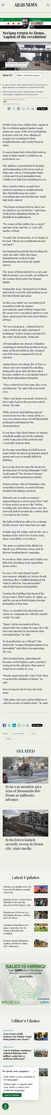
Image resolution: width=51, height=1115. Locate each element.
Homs (9, 739)
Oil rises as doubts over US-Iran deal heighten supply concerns (17, 889)
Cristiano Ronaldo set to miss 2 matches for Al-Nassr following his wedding (15, 929)
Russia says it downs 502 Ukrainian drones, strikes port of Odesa (16, 915)
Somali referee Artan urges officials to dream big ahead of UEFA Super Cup (17, 902)
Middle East (8, 1030)
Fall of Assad (18, 733)
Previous (3, 56)
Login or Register (11, 1095)
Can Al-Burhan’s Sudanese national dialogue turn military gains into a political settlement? (17, 1054)
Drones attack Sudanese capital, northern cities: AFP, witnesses (16, 943)
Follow (43, 109)
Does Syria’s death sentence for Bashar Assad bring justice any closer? (17, 1036)
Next (47, 56)
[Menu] (3, 4)
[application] (25, 56)
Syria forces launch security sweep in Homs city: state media (24, 844)
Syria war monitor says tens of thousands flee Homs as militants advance (23, 793)
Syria (33, 733)
